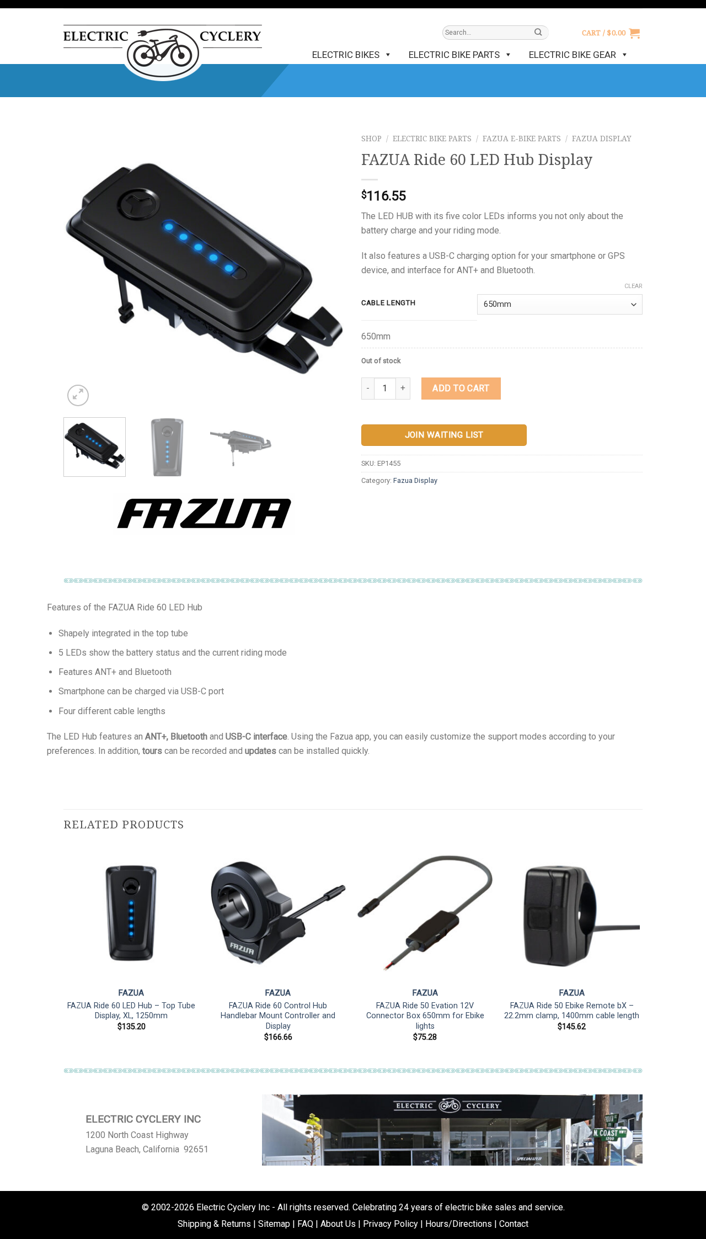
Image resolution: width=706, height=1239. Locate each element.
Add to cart (460, 388)
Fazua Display (602, 138)
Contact (513, 1224)
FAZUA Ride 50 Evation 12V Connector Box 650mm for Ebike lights (425, 1016)
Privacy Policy (390, 1224)
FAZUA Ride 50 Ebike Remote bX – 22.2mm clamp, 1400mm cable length (571, 1011)
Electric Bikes (345, 54)
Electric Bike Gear (572, 54)
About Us (338, 1224)
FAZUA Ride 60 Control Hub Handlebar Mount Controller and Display (278, 1016)
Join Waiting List (444, 435)
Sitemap (274, 1224)
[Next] (325, 268)
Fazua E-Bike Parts (522, 138)
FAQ (305, 1224)
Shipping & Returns (214, 1224)
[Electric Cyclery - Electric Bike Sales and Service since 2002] (162, 47)
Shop (371, 138)
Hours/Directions (458, 1224)
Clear (633, 286)
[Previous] (83, 268)
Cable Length (388, 303)
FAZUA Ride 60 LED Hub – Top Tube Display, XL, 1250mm (131, 1011)
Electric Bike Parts (454, 54)
